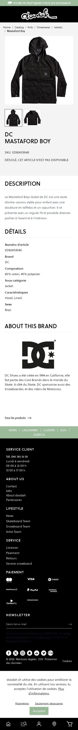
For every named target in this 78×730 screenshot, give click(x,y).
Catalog (19, 27)
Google (10, 641)
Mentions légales (26, 659)
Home (7, 27)
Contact (11, 486)
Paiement (12, 553)
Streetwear (43, 27)
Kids (30, 27)
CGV (40, 659)
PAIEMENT (15, 572)
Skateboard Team (18, 521)
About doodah (16, 495)
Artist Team (13, 532)
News (9, 516)
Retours (11, 558)
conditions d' (43, 637)
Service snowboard (19, 563)
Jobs (9, 491)
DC (8, 134)
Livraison (12, 547)
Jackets (58, 27)
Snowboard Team (18, 526)
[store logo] (39, 14)
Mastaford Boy (16, 31)
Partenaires (14, 500)
